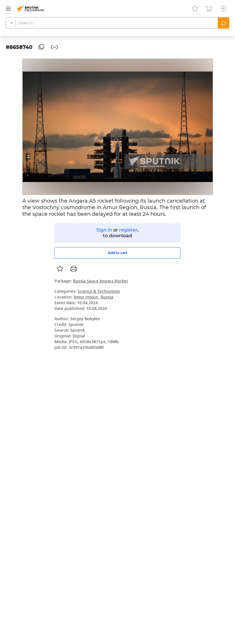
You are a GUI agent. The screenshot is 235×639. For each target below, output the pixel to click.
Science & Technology (99, 291)
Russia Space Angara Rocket (100, 281)
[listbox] (59, 268)
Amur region (86, 297)
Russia (107, 297)
